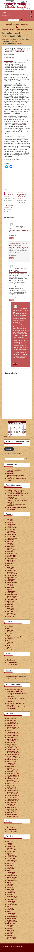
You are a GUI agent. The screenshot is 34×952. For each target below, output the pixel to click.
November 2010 (12, 582)
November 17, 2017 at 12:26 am (19, 230)
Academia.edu (8, 61)
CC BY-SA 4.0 (5, 946)
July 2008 (10, 611)
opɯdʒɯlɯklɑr (15, 4)
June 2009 (10, 605)
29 (25, 433)
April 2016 (10, 567)
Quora (9, 647)
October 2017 (11, 536)
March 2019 (10, 531)
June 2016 (10, 564)
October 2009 (11, 598)
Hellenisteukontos (12, 676)
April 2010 (10, 587)
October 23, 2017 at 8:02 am (20, 311)
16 (9, 431)
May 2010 (10, 586)
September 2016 (12, 558)
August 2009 (11, 601)
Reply (11, 238)
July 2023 (10, 519)
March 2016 (10, 569)
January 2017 (11, 552)
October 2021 (11, 529)
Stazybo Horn (11, 507)
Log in (9, 659)
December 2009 (12, 594)
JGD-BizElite (19, 946)
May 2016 (10, 565)
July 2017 (10, 541)
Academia (19, 43)
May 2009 (10, 606)
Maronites (10, 473)
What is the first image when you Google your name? (22, 195)
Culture (9, 633)
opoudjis (6, 40)
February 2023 (11, 524)
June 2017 (10, 543)
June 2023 (10, 521)
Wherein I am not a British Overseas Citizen (17, 29)
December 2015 (12, 574)
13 (19, 429)
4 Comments (13, 41)
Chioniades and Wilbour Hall (9, 206)
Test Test (10, 499)
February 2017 (11, 550)
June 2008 (10, 613)
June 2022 (10, 526)
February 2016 (11, 570)
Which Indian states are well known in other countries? (17, 495)
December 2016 (12, 553)
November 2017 (12, 534)
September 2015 (12, 577)
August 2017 (11, 540)
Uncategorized (11, 649)
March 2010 (10, 589)
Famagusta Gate (12, 477)
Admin (9, 628)
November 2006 (12, 615)
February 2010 (11, 591)
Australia (10, 630)
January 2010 (11, 593)
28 (22, 433)
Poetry (9, 645)
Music (9, 640)
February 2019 (11, 533)
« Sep (5, 436)
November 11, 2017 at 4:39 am (18, 247)
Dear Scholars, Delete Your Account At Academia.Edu (16, 51)
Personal (10, 642)
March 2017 (10, 548)
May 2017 (10, 545)
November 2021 (12, 528)
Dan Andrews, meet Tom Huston (17, 24)
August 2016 (11, 560)
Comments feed (12, 662)
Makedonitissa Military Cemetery (14, 471)
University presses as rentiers (8, 194)
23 (9, 433)
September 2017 (12, 538)
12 (17, 429)
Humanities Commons (19, 123)
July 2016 (10, 562)
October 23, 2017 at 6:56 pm (18, 272)
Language (10, 639)
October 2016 (11, 557)
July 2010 (10, 584)
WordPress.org (12, 664)
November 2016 (12, 555)
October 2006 (11, 616)
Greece (9, 635)
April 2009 (10, 608)
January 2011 (11, 581)
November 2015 (12, 575)
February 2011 (11, 579)
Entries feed (11, 661)
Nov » (10, 436)
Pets (8, 644)
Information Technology (15, 637)
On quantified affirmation (15, 475)
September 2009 (12, 599)
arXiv (6, 119)
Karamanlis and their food (16, 505)
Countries (10, 632)
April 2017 (10, 546)
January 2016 (11, 572)
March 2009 (10, 610)
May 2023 (10, 522)
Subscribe (9, 449)
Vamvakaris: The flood (14, 492)
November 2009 (12, 596)
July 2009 (10, 603)
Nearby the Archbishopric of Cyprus (16, 479)
